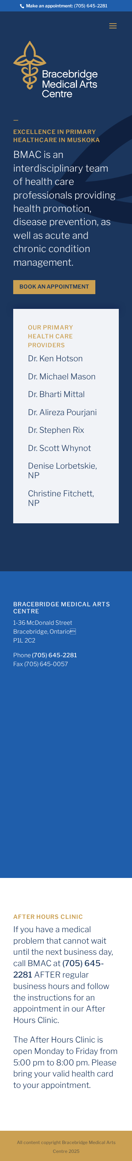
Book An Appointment (54, 286)
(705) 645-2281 (90, 5)
